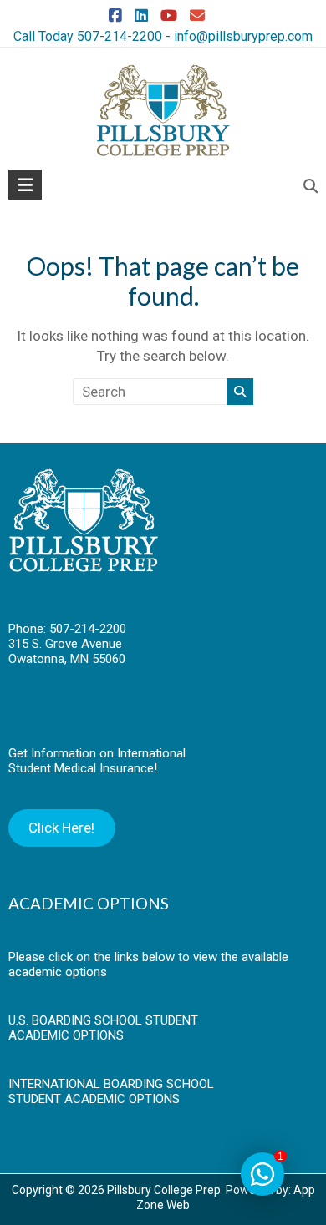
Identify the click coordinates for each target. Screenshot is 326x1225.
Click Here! (61, 827)
